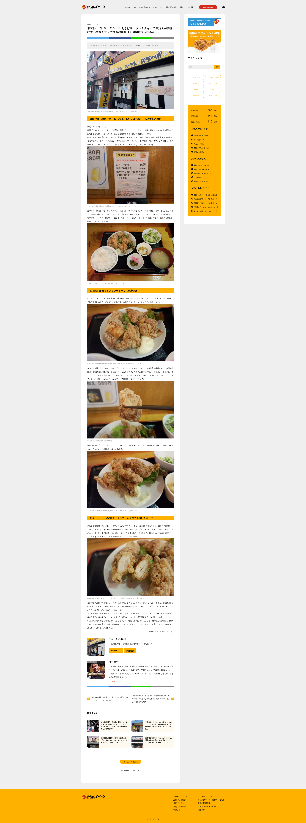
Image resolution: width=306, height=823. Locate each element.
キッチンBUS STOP (201, 135)
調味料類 (196, 95)
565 (210, 110)
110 (210, 121)
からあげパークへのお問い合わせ (211, 799)
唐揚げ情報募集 (208, 7)
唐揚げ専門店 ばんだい (202, 148)
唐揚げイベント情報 (187, 7)
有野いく (176, 810)
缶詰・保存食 (213, 83)
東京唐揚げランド (200, 140)
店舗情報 (130, 650)
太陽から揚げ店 (199, 152)
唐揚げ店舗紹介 (144, 7)
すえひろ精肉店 (199, 144)
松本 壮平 (155, 45)
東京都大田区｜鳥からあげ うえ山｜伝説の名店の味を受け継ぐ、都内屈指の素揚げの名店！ (206, 211)
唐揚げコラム (157, 7)
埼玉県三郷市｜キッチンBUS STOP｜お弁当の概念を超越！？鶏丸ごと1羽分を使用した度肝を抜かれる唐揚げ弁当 (206, 199)
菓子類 (196, 89)
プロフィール (116, 681)
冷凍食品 (196, 83)
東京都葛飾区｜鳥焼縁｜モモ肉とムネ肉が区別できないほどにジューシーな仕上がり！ (110, 698)
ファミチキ (197, 177)
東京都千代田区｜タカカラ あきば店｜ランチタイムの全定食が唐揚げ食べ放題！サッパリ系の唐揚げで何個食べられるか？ (206, 203)
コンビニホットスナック (213, 78)
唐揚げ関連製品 (171, 7)
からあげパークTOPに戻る (130, 770)
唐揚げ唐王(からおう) (201, 165)
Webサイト (116, 650)
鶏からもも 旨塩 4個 (201, 181)
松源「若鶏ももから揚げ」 (203, 169)
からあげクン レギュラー (202, 173)
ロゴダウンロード (205, 796)
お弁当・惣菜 (196, 78)
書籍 (212, 89)
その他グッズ (213, 95)
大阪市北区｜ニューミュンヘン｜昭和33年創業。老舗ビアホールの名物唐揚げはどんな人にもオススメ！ (206, 207)
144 (210, 115)
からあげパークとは (129, 7)
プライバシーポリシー (207, 806)
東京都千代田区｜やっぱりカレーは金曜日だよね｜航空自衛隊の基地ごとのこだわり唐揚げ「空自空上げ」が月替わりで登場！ (151, 698)
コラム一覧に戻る (130, 761)
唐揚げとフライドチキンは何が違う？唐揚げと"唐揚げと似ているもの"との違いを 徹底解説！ (206, 195)
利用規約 (201, 810)
